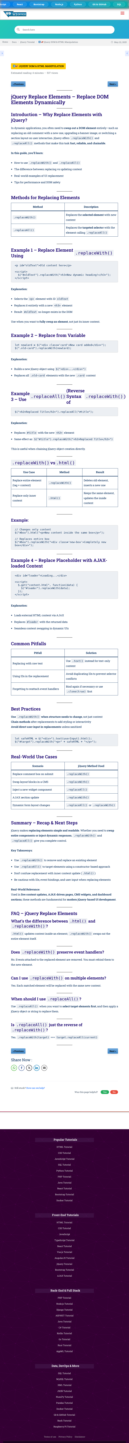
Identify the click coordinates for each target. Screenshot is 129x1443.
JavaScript (64, 1234)
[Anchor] (116, 117)
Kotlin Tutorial (64, 1333)
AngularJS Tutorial (64, 1257)
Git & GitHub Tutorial (64, 1414)
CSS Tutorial (64, 1152)
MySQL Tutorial (64, 1379)
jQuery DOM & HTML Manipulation (41, 66)
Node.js (58, 4)
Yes (105, 1092)
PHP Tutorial (64, 1176)
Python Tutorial (64, 1170)
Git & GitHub (98, 4)
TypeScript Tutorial (64, 1240)
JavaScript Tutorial (64, 1158)
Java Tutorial (64, 1182)
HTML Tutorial (64, 1146)
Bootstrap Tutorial (64, 1194)
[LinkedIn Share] (37, 1068)
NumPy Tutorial (64, 1396)
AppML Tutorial (64, 1351)
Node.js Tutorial (64, 1303)
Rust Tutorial (64, 1345)
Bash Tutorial (64, 1420)
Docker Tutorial (64, 1200)
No (114, 1092)
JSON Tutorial (64, 1391)
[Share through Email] (44, 1068)
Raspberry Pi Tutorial (64, 1426)
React (19, 4)
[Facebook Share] (22, 1068)
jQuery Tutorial (64, 1263)
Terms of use (50, 1436)
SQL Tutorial (64, 1164)
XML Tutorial (64, 1385)
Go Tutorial (64, 1339)
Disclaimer (80, 1436)
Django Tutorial (64, 1309)
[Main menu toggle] (122, 14)
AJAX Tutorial (64, 1275)
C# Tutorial (64, 1327)
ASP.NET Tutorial (64, 1315)
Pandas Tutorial (64, 1402)
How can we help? (35, 1087)
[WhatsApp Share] (14, 1068)
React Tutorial (64, 1188)
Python (77, 4)
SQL (118, 4)
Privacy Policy (65, 1436)
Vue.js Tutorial (64, 1251)
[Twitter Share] (29, 1068)
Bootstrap (37, 4)
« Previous (18, 84)
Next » (112, 84)
